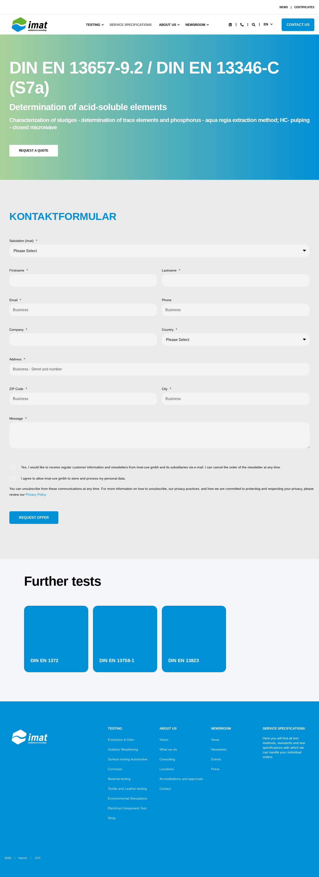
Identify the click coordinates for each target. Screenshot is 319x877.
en (266, 24)
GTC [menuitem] (38, 858)
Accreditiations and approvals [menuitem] (181, 779)
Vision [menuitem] (164, 739)
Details (56, 660)
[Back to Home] (30, 32)
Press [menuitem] (215, 769)
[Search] (254, 24)
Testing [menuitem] (93, 25)
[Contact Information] (242, 24)
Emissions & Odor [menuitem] (121, 739)
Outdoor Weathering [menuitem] (123, 749)
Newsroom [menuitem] (195, 25)
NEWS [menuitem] (284, 7)
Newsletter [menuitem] (219, 749)
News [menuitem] (215, 739)
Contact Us (298, 25)
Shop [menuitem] (112, 818)
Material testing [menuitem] (119, 779)
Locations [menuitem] (167, 769)
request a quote (33, 150)
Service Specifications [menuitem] (131, 25)
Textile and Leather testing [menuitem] (127, 788)
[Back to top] (302, 860)
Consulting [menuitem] (167, 759)
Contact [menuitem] (165, 788)
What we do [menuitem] (168, 749)
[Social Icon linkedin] (230, 24)
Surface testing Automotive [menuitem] (127, 759)
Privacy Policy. (36, 494)
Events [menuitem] (216, 759)
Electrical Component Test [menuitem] (127, 808)
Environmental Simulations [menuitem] (127, 798)
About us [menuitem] (167, 25)
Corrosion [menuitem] (115, 769)
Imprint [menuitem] (22, 858)
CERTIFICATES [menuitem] (304, 7)
